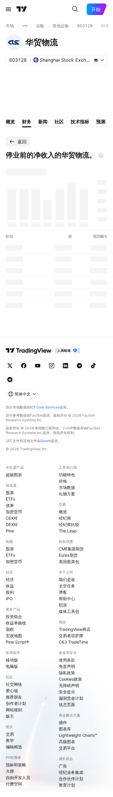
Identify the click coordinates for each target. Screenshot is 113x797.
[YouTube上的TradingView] (38, 366)
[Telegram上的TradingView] (79, 366)
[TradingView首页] (22, 9)
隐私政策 (67, 672)
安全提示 (67, 691)
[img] (96, 60)
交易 (10, 734)
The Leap (68, 530)
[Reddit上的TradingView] (10, 379)
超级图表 (14, 474)
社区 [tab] (59, 121)
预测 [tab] (100, 121)
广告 (63, 765)
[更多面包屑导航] (25, 25)
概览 (63, 511)
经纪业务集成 (71, 772)
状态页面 (67, 704)
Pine (10, 530)
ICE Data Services (44, 407)
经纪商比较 (69, 524)
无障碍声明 (69, 685)
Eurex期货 (68, 555)
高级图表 (67, 741)
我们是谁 (67, 579)
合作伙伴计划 (71, 778)
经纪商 (65, 518)
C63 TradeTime (73, 642)
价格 (63, 481)
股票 (10, 492)
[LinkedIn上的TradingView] (65, 366)
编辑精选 (14, 746)
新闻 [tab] (43, 121)
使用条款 (67, 659)
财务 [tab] (26, 121)
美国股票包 (69, 561)
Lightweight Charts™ (78, 735)
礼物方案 (67, 493)
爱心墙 (12, 690)
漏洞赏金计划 (71, 698)
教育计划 (67, 785)
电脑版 (12, 666)
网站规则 (14, 709)
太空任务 (67, 585)
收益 (10, 585)
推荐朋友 (14, 697)
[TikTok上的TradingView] (93, 366)
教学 (10, 740)
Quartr (46, 441)
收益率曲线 (16, 622)
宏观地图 (14, 635)
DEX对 (12, 524)
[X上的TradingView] (10, 366)
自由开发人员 (18, 777)
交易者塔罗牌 (71, 635)
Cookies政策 (70, 679)
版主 (10, 716)
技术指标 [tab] (80, 121)
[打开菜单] (8, 9)
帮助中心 (67, 598)
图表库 (65, 728)
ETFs (10, 498)
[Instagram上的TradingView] (52, 366)
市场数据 (67, 487)
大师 (10, 771)
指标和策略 (16, 764)
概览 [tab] (10, 121)
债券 (10, 505)
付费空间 (14, 783)
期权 (10, 629)
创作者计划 (16, 703)
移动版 (12, 659)
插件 (63, 722)
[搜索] (75, 9)
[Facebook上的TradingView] (24, 366)
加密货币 (14, 511)
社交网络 (14, 684)
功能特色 (67, 474)
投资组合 (14, 616)
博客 (63, 592)
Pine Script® (17, 642)
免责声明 (67, 666)
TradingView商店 (74, 629)
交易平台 (67, 747)
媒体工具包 (69, 611)
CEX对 (12, 518)
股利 (10, 592)
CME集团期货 (71, 548)
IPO (9, 598)
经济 (10, 579)
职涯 (63, 604)
